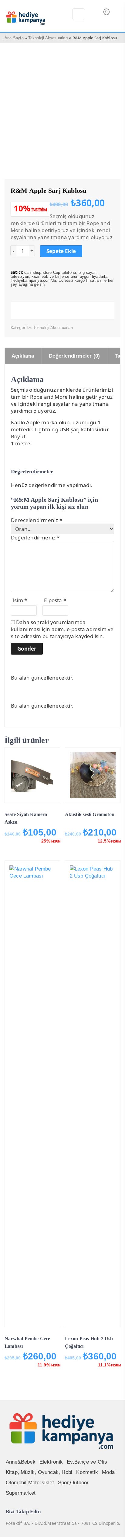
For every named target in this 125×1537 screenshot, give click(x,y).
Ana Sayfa (14, 38)
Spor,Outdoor (73, 1483)
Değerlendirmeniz (35, 537)
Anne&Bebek (20, 1462)
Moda (108, 1472)
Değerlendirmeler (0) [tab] (74, 356)
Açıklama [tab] (23, 356)
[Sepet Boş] (101, 16)
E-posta (55, 600)
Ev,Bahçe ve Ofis (87, 1462)
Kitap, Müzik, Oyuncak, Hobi (39, 1472)
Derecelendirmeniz (36, 520)
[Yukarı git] (112, 1526)
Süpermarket (20, 1493)
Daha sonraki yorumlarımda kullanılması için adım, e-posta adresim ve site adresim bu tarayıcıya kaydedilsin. (62, 629)
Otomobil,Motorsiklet (30, 1483)
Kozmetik (87, 1472)
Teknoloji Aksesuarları (48, 38)
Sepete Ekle (61, 251)
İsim (19, 600)
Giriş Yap (116, 15)
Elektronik (51, 1462)
